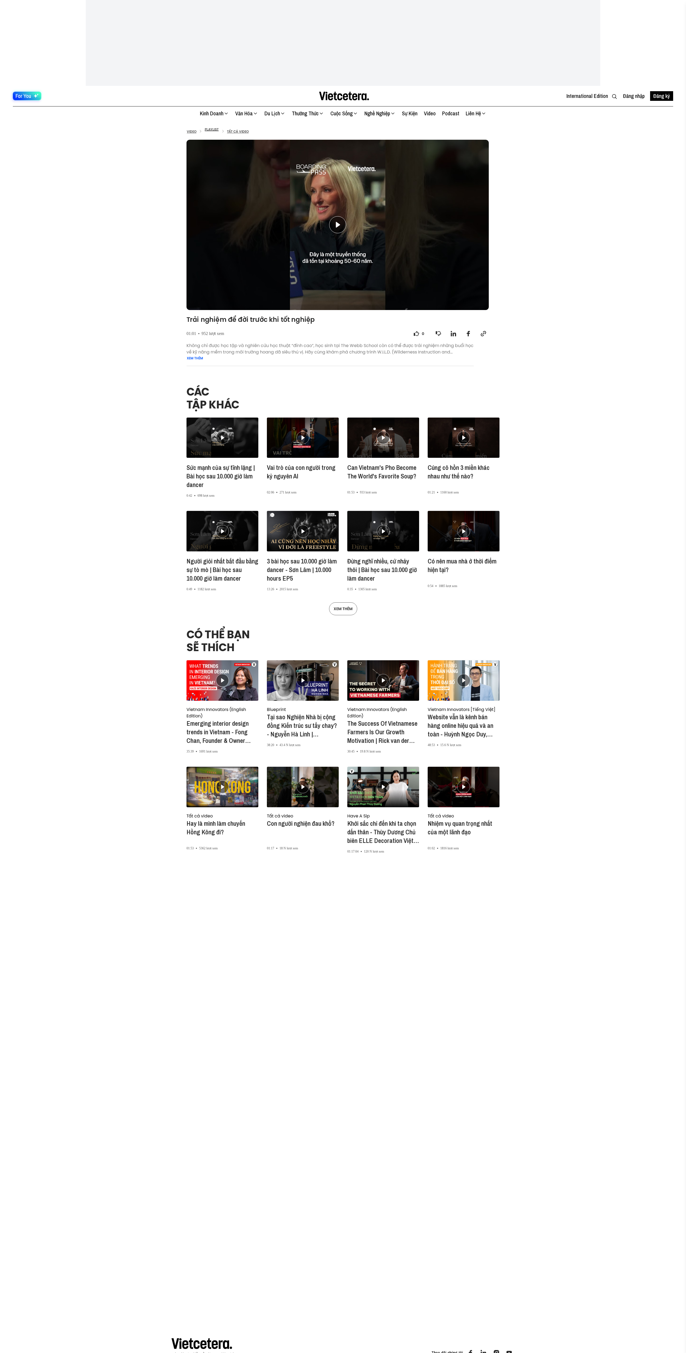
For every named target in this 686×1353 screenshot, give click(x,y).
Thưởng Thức (305, 113)
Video (430, 113)
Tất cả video (200, 816)
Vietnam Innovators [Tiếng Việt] (461, 709)
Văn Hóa (244, 113)
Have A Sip (358, 816)
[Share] (453, 333)
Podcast (450, 113)
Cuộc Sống (341, 113)
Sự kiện (409, 113)
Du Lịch (272, 113)
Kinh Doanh (211, 113)
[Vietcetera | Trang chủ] (344, 96)
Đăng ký (661, 95)
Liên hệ (473, 113)
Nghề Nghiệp (377, 113)
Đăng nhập (634, 95)
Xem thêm (195, 358)
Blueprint (276, 709)
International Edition (587, 95)
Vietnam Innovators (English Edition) (216, 712)
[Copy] (483, 333)
